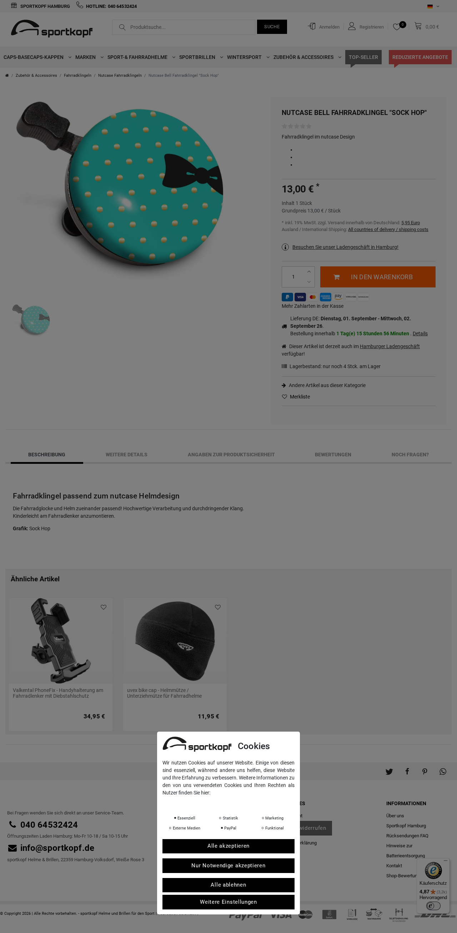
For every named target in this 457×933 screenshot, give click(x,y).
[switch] (433, 906)
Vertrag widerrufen (302, 828)
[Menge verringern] (310, 282)
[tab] (47, 454)
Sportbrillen (197, 57)
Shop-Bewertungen (405, 875)
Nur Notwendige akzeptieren (228, 865)
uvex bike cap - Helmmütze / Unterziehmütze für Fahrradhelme (164, 693)
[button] (389, 767)
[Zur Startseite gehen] (7, 75)
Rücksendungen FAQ (407, 835)
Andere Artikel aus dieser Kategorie (327, 385)
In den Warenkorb (381, 277)
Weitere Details (126, 454)
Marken (86, 57)
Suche (272, 26)
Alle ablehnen (228, 885)
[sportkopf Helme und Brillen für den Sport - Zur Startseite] (54, 29)
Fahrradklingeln (77, 75)
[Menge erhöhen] (310, 272)
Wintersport (245, 57)
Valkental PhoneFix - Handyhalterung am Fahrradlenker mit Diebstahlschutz (58, 693)
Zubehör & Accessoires (304, 57)
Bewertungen (333, 454)
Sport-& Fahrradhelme (138, 57)
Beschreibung (46, 454)
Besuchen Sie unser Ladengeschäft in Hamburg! (345, 247)
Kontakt (394, 865)
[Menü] (445, 862)
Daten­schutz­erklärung (191, 803)
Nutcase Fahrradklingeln (120, 75)
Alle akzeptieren (228, 846)
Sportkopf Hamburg (44, 6)
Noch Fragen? (410, 454)
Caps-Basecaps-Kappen (34, 57)
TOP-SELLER (363, 57)
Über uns (395, 815)
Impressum (233, 803)
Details (420, 333)
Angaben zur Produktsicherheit (231, 454)
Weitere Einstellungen (228, 902)
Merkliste (299, 397)
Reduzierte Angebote (420, 57)
